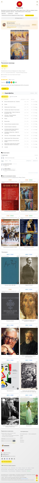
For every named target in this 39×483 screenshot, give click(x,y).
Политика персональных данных (18, 475)
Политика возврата (4, 475)
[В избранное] (2, 69)
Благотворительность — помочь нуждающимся (28, 433)
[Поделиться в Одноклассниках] (11, 82)
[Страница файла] (35, 101)
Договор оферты (12, 474)
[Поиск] (37, 4)
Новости (21, 437)
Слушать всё (5, 96)
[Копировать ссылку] (16, 82)
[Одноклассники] (14, 459)
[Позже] (5, 69)
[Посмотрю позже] (18, 180)
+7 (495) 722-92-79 (6, 453)
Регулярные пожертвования (21, 474)
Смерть (16, 469)
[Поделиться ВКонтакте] (7, 82)
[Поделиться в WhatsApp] (14, 82)
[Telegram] (4, 459)
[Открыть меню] (2, 2)
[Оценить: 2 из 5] (3, 80)
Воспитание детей (11, 469)
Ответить (5, 166)
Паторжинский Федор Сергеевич (21, 72)
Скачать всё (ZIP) (14, 96)
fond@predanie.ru (5, 454)
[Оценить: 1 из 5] (2, 80)
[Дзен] (9, 459)
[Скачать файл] (36, 101)
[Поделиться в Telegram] (9, 82)
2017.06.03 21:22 (14, 163)
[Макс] (7, 459)
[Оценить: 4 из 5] (6, 80)
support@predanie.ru (8, 456)
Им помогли (22, 440)
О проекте (10, 475)
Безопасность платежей (31, 474)
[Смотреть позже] (33, 101)
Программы (22, 441)
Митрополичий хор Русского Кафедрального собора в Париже (13, 71)
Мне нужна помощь (7, 461)
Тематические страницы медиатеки (9, 465)
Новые (2, 160)
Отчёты (21, 438)
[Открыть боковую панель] (37, 2)
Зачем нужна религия (28, 469)
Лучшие (6, 160)
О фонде (21, 435)
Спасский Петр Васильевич (10, 72)
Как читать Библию (21, 469)
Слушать (5, 65)
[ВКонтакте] (2, 459)
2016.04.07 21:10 (13, 168)
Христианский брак (4, 469)
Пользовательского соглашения (28, 479)
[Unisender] (5, 445)
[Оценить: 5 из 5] (7, 80)
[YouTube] (12, 459)
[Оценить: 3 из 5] (5, 80)
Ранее (10, 160)
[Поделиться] (34, 101)
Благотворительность (24, 431)
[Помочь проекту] (37, 476)
